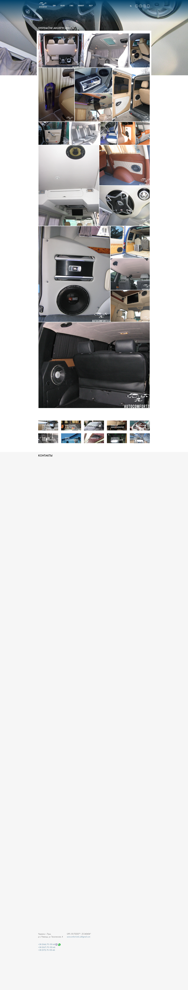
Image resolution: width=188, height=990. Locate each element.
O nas (71, 6)
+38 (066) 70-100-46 (46, 944)
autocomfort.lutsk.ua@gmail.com (78, 936)
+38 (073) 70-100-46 (46, 950)
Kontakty (81, 6)
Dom (54, 6)
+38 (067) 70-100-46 (46, 947)
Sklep (91, 6)
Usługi (62, 6)
